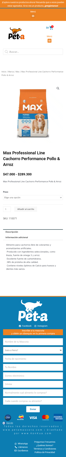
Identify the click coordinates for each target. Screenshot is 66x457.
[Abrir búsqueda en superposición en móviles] (33, 52)
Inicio (4, 72)
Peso (5, 192)
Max (17, 72)
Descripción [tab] (12, 232)
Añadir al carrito (25, 209)
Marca (11, 72)
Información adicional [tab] (17, 237)
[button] (33, 16)
